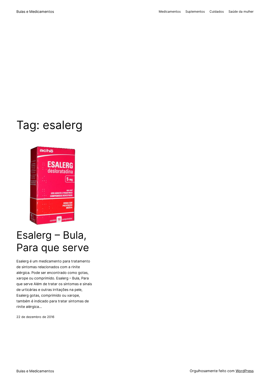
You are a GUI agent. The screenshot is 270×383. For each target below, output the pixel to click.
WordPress (245, 371)
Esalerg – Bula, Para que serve (52, 241)
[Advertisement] (135, 65)
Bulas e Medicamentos (35, 11)
